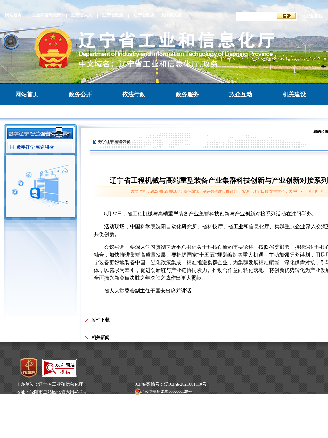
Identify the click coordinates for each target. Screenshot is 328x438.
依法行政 (133, 94)
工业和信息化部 (46, 15)
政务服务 (187, 94)
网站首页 (13, 15)
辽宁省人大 (81, 15)
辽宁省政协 (144, 15)
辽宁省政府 (112, 15)
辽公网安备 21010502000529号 (166, 391)
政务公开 (80, 94)
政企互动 (240, 94)
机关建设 (294, 94)
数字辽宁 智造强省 (35, 147)
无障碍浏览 (171, 15)
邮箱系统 (314, 16)
